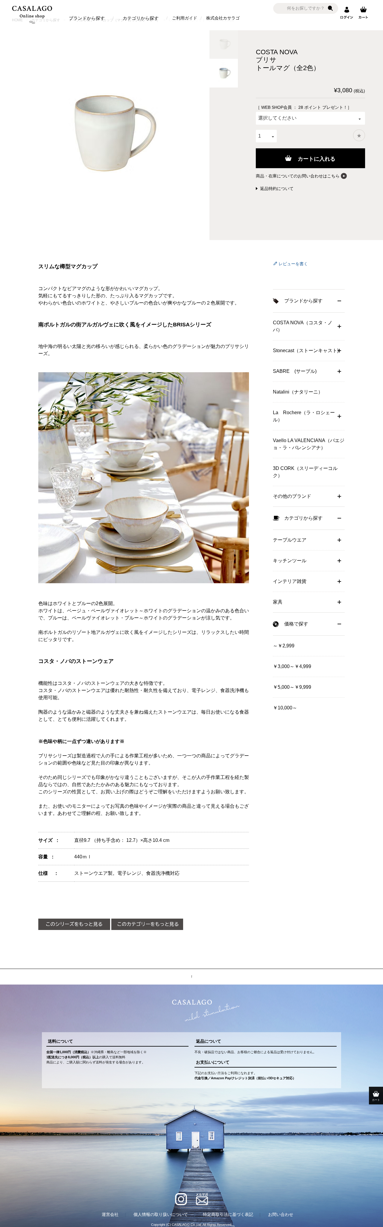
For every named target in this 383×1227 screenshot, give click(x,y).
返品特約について (277, 188)
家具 (277, 602)
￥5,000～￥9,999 (292, 687)
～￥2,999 (283, 645)
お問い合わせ (280, 1214)
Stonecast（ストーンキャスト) (306, 350)
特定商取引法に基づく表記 (228, 1214)
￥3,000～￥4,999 (292, 666)
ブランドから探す (87, 18)
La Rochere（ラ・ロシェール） (304, 416)
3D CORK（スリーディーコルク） (305, 472)
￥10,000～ (285, 707)
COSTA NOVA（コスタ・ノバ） (302, 326)
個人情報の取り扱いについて (160, 1214)
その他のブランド (292, 496)
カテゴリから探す (141, 18)
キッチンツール (289, 560)
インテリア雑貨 (289, 581)
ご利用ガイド (184, 18)
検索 (330, 8)
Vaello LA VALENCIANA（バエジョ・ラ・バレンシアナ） (308, 444)
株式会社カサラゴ (223, 18)
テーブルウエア (289, 539)
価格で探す (296, 623)
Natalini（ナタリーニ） (298, 391)
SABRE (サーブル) (295, 371)
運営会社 (110, 1214)
